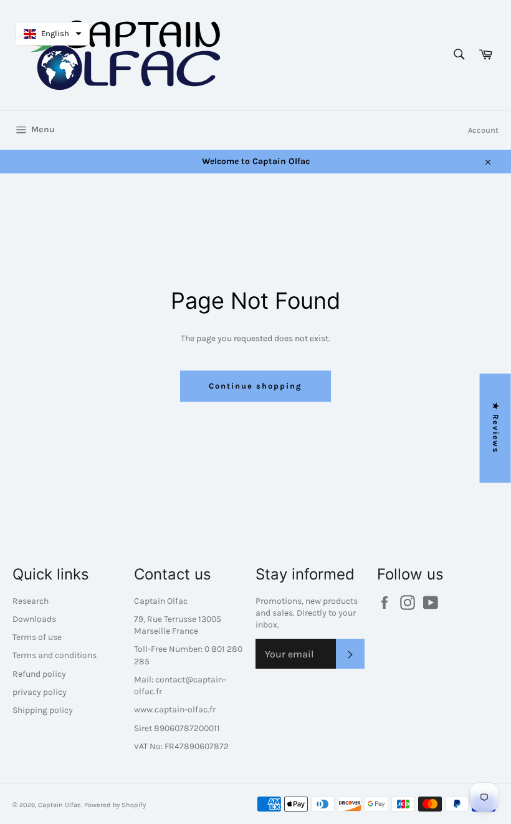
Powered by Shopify (115, 805)
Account (483, 130)
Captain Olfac (59, 805)
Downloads (34, 619)
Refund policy (39, 674)
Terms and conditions (54, 655)
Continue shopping (255, 385)
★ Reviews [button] (495, 427)
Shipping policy (42, 710)
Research (30, 601)
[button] (52, 33)
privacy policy (39, 692)
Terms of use (37, 637)
